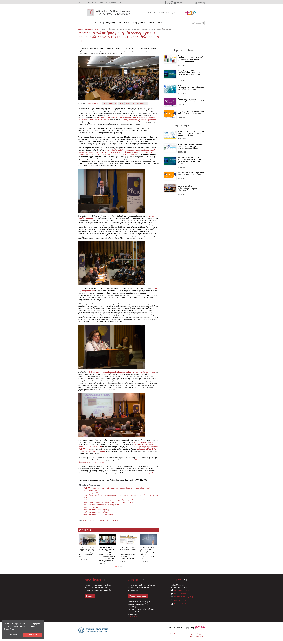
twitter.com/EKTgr (181, 593)
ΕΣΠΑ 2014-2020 (89, 520)
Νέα (96, 29)
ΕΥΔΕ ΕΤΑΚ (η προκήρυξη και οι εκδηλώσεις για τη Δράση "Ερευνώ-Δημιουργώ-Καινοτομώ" (116, 488)
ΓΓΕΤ (110, 520)
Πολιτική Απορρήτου (188, 634)
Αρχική (80, 29)
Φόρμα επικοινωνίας (138, 596)
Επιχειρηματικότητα (109, 104)
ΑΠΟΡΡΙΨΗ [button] (13, 635)
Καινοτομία (130, 104)
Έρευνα (121, 104)
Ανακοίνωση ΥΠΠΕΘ (90, 493)
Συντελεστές (200, 636)
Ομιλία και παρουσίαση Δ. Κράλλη (96, 510)
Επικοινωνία (154, 23)
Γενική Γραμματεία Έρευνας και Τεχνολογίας (139, 120)
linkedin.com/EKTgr (181, 600)
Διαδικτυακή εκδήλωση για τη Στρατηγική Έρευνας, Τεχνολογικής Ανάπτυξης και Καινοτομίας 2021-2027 (148, 553)
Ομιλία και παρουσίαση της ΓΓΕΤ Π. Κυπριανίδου (101, 505)
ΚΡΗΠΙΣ (116, 520)
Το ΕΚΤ (97, 23)
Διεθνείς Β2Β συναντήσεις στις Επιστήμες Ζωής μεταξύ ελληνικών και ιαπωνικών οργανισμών (191, 88)
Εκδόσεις (123, 23)
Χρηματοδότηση (141, 104)
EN (191, 3)
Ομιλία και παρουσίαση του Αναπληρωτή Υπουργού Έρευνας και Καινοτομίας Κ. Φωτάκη (116, 500)
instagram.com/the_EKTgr (183, 597)
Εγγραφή (90, 596)
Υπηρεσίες (110, 23)
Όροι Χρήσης (174, 634)
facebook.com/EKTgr (181, 590)
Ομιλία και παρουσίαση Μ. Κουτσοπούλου (99, 514)
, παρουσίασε (145, 442)
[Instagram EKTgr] (172, 2)
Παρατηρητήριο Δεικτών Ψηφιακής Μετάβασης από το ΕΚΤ (191, 100)
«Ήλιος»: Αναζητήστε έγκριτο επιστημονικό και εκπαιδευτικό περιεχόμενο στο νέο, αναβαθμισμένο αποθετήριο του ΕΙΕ (128, 553)
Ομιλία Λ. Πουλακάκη (91, 507)
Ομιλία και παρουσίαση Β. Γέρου (95, 512)
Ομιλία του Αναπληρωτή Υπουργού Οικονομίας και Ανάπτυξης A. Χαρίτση (110, 502)
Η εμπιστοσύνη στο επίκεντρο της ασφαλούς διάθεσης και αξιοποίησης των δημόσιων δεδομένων (191, 187)
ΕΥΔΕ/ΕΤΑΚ (104, 520)
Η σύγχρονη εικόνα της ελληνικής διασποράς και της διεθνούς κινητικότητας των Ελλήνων (191, 146)
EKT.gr (80, 2)
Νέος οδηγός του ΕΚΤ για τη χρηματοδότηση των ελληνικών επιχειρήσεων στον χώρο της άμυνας (190, 73)
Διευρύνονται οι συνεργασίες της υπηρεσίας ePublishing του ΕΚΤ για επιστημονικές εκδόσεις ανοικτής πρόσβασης (190, 58)
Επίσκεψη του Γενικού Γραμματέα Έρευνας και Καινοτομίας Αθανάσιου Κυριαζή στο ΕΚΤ (87, 551)
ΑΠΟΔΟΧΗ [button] (33, 635)
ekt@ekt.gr (133, 616)
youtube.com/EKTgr (181, 603)
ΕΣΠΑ (97, 520)
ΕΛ (187, 3)
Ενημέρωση (138, 23)
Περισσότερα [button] (9, 629)
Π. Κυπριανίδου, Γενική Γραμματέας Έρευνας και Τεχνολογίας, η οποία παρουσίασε (122, 372)
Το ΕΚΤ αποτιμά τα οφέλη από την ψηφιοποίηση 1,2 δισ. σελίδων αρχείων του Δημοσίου (191, 133)
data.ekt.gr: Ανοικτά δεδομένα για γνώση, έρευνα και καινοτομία (191, 112)
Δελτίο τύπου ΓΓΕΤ (90, 490)
